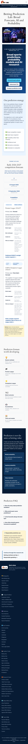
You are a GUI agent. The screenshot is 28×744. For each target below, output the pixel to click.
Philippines (4, 637)
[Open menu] (26, 2)
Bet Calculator (5, 658)
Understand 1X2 (14, 84)
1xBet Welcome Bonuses (7, 684)
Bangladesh (4, 639)
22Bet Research (5, 587)
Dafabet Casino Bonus (6, 693)
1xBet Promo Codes (6, 681)
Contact (3, 731)
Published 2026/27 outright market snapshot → (13, 256)
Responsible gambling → (10, 557)
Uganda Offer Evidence (7, 712)
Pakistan (3, 644)
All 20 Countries (5, 627)
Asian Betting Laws (6, 721)
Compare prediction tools (14, 88)
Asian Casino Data (5, 696)
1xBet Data (4, 583)
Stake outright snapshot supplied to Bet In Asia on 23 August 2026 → (13, 320)
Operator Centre (5, 580)
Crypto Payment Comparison (8, 606)
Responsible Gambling (6, 724)
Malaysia (3, 630)
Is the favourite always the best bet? (13, 517)
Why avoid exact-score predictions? (11, 512)
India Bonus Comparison (7, 604)
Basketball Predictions (6, 618)
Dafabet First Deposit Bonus (7, 691)
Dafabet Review (5, 585)
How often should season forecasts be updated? (11, 523)
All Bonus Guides (5, 679)
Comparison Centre (6, 597)
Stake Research (5, 590)
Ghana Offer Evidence (6, 705)
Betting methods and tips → (11, 555)
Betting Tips (4, 653)
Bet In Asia (12, 565)
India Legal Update (6, 646)
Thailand (3, 632)
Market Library (5, 660)
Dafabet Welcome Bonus (7, 689)
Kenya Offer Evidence (6, 710)
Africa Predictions (5, 703)
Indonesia (4, 641)
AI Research (4, 672)
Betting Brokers (5, 670)
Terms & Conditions (6, 729)
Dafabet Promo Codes (6, 686)
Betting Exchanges (6, 667)
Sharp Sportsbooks (6, 665)
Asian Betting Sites (6, 578)
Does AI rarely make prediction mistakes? (13, 506)
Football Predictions (6, 616)
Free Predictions (5, 613)
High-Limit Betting (5, 663)
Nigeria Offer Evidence (6, 707)
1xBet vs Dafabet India (6, 599)
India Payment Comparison (7, 601)
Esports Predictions (6, 620)
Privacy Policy (5, 726)
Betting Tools (4, 656)
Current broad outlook (14, 80)
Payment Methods (5, 719)
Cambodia (4, 634)
